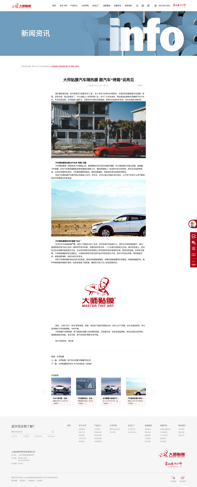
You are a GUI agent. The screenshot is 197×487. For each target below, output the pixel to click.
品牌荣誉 (82, 435)
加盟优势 (163, 438)
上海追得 (39, 480)
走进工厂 (96, 6)
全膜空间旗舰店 (165, 429)
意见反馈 (181, 432)
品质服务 (106, 6)
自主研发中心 (132, 432)
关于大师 (63, 6)
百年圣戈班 (131, 429)
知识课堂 (148, 441)
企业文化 (14, 436)
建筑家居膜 (98, 435)
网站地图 (14, 480)
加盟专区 (117, 6)
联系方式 (181, 435)
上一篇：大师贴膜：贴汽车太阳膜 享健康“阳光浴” (71, 360)
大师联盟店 (163, 432)
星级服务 (148, 435)
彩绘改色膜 (98, 438)
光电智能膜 (98, 441)
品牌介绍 (82, 432)
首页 (54, 6)
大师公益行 (82, 438)
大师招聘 (181, 429)
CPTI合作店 (164, 435)
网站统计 (23, 480)
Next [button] (153, 391)
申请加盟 (163, 441)
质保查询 (148, 429)
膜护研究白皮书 (115, 429)
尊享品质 (148, 432)
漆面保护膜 (38, 436)
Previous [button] (43, 391)
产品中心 (74, 6)
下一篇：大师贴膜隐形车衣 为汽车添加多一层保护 (71, 364)
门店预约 (148, 438)
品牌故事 (82, 429)
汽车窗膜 (26, 436)
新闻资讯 (46, 66)
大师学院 (85, 6)
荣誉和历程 (51, 436)
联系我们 (128, 6)
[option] (61, 392)
